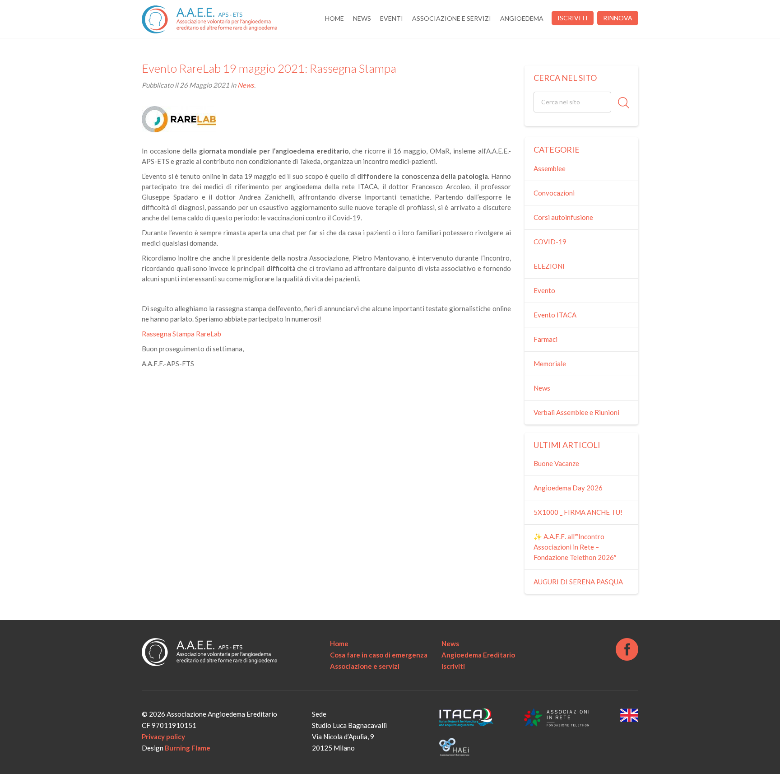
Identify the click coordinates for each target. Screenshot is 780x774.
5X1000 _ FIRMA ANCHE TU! (578, 512)
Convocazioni (554, 193)
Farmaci (545, 339)
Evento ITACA (555, 315)
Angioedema (521, 18)
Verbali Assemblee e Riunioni (576, 412)
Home (334, 18)
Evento (544, 290)
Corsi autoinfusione (563, 217)
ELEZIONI (549, 266)
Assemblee (550, 168)
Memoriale (550, 363)
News (362, 18)
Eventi (391, 18)
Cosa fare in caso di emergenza (378, 655)
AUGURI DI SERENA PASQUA (578, 582)
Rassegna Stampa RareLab (181, 334)
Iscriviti (572, 18)
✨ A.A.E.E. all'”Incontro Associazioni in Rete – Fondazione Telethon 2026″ (575, 546)
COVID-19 (550, 242)
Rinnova (617, 18)
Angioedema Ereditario (478, 655)
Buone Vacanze (556, 463)
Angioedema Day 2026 (568, 488)
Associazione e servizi (451, 18)
